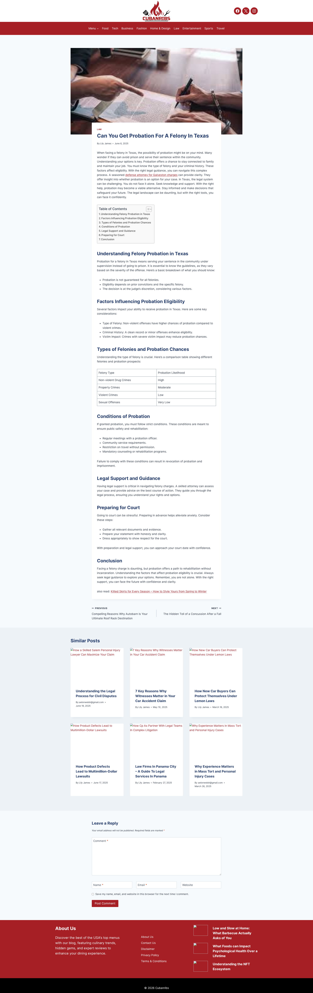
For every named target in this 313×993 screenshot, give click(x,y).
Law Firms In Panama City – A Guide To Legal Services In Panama (155, 771)
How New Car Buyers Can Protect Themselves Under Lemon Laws (216, 696)
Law (176, 28)
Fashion (142, 28)
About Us (147, 936)
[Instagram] (254, 11)
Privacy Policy (150, 955)
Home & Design (160, 28)
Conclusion (107, 239)
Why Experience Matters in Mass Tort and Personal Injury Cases (215, 771)
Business (127, 28)
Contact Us (148, 943)
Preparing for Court (112, 235)
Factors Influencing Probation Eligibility (124, 218)
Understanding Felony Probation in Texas (125, 214)
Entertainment (192, 28)
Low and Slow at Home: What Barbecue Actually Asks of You (232, 933)
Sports (208, 28)
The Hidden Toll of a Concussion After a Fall (192, 611)
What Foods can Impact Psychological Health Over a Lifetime (235, 951)
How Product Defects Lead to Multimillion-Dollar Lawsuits (96, 771)
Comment (100, 841)
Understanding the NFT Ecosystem (231, 966)
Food (105, 28)
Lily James (105, 143)
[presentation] (97, 665)
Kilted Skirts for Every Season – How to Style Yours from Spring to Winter (159, 591)
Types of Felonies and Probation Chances (126, 222)
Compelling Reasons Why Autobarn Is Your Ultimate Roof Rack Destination (120, 613)
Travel (220, 28)
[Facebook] (237, 11)
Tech (115, 28)
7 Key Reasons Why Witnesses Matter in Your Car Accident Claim (155, 696)
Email (142, 885)
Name (98, 885)
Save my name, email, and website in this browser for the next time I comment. (142, 894)
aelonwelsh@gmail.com (91, 702)
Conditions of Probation (116, 226)
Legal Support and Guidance (118, 230)
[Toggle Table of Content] (147, 209)
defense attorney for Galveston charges (151, 175)
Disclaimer (148, 949)
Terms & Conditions (154, 961)
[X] (245, 11)
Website (187, 885)
